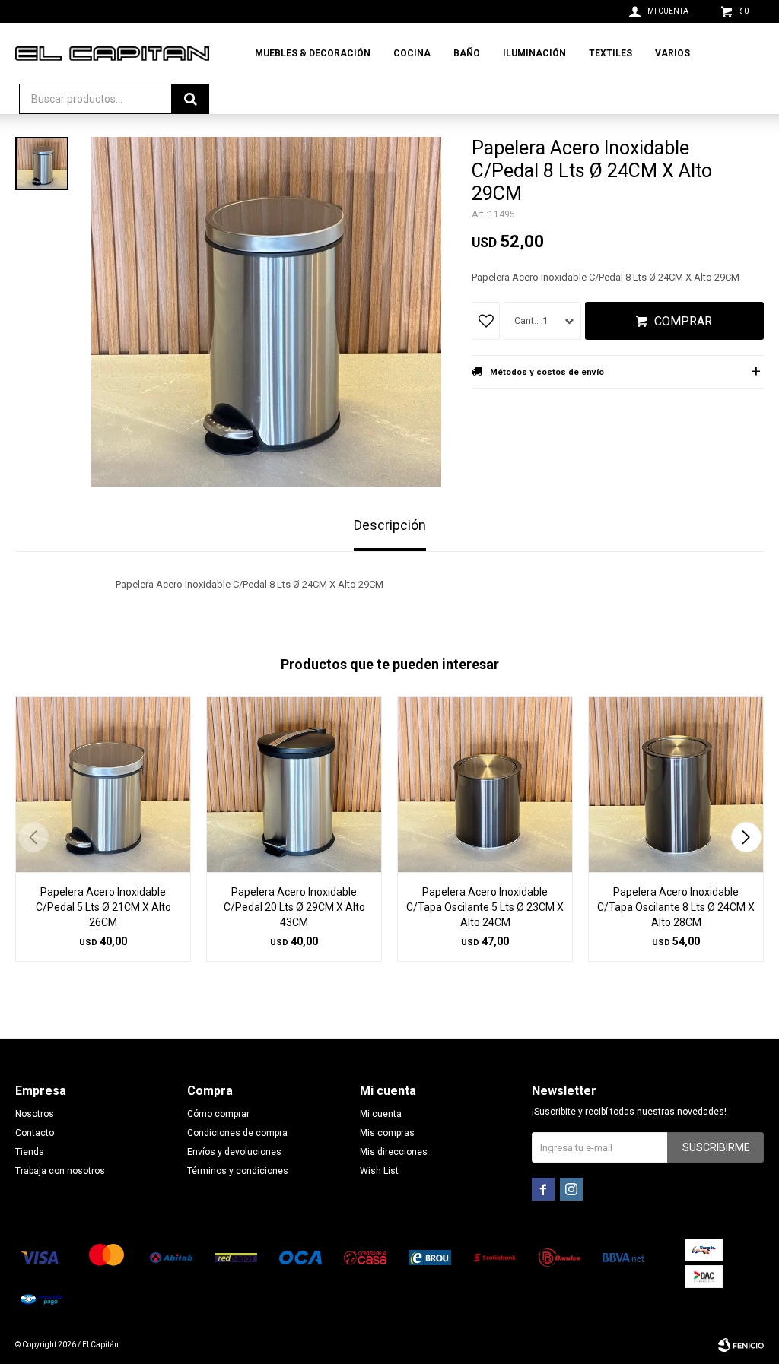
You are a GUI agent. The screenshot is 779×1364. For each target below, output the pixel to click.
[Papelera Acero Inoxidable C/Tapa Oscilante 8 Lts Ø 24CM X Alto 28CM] (676, 784)
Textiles (610, 53)
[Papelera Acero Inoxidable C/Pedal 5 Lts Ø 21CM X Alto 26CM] (103, 784)
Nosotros (34, 1114)
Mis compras (387, 1133)
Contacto (34, 1133)
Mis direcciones (394, 1152)
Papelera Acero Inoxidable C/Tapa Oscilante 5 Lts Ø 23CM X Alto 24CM (485, 907)
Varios (672, 53)
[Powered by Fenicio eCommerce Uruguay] (741, 1345)
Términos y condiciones (237, 1171)
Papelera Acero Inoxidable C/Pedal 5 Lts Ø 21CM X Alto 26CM (103, 907)
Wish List (379, 1171)
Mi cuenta (381, 1114)
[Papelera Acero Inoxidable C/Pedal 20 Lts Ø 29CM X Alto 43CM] (294, 784)
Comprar (683, 321)
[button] (746, 837)
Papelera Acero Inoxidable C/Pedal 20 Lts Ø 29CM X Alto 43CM (294, 907)
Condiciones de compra (237, 1133)
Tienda (29, 1152)
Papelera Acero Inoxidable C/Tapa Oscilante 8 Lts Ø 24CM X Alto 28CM (676, 907)
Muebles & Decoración (312, 53)
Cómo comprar (218, 1114)
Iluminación (534, 53)
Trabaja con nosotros (60, 1171)
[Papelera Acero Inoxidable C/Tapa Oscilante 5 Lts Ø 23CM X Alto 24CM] (485, 784)
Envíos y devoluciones (234, 1152)
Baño (466, 53)
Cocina (412, 53)
